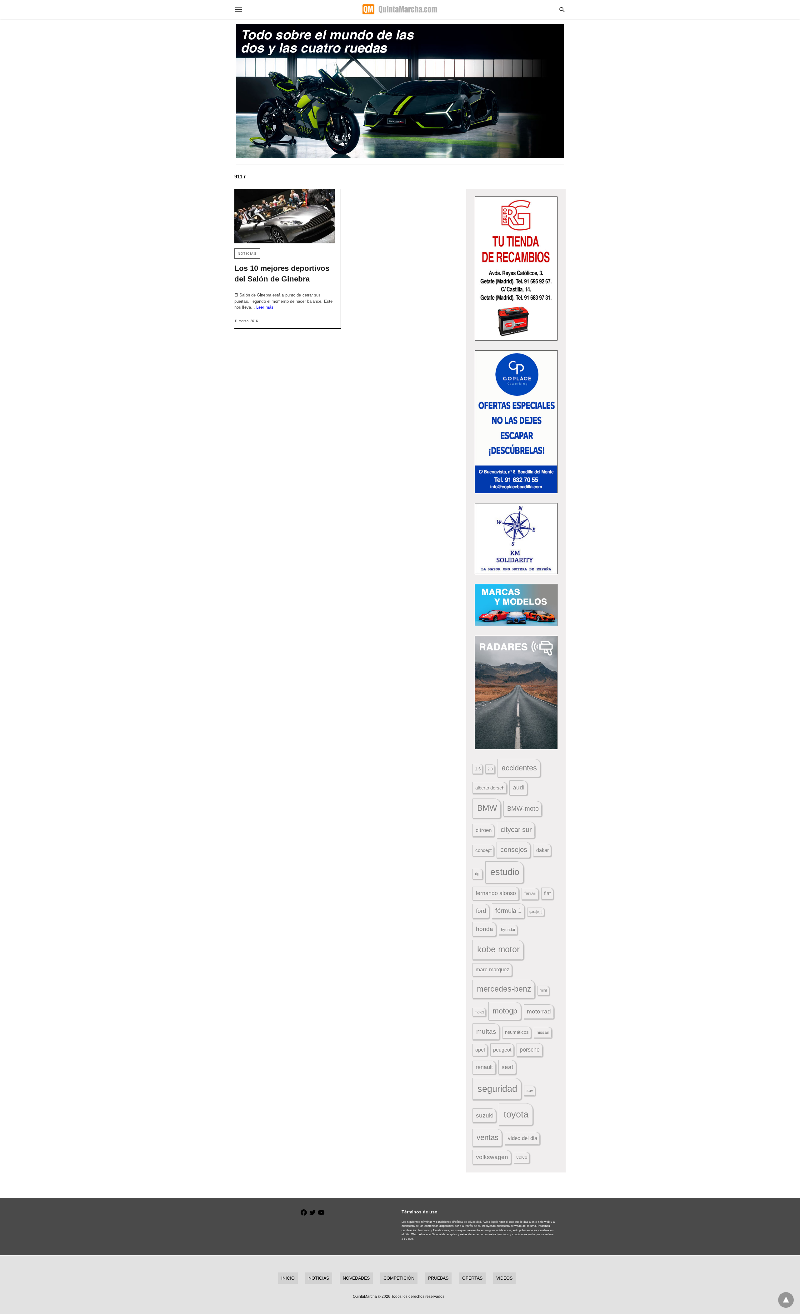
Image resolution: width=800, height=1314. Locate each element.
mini (543, 990)
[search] (562, 9)
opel (480, 1050)
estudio (504, 872)
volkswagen (492, 1157)
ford (481, 911)
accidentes (519, 768)
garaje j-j (535, 911)
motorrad (539, 1011)
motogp (504, 1011)
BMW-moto (523, 808)
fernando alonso (496, 893)
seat (507, 1067)
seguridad (497, 1089)
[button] (516, 269)
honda (484, 929)
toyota (516, 1114)
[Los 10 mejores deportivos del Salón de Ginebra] (284, 216)
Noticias (247, 253)
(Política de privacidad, (467, 1221)
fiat (547, 893)
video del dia (522, 1138)
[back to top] (786, 1300)
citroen (484, 830)
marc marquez (492, 970)
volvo (521, 1157)
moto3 (479, 1012)
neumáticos (517, 1032)
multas (486, 1031)
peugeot (502, 1050)
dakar (542, 850)
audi (518, 787)
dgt (478, 873)
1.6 (478, 769)
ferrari (530, 893)
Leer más (264, 307)
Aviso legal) (490, 1221)
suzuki (484, 1115)
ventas (487, 1137)
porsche (530, 1050)
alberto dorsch (489, 787)
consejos (513, 850)
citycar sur (516, 830)
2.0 (490, 769)
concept (483, 850)
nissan (543, 1032)
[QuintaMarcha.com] (399, 9)
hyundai (508, 929)
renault (484, 1067)
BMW (487, 808)
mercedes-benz (504, 989)
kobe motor (498, 949)
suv (530, 1090)
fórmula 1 (508, 910)
